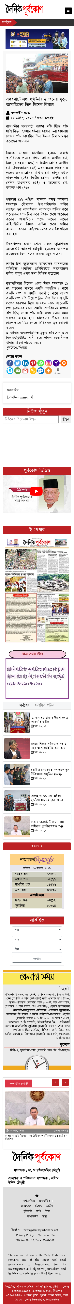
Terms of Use (46, 1235)
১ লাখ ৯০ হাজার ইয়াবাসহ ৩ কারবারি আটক (49, 720)
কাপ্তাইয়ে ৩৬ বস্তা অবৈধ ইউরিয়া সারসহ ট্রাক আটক (48, 798)
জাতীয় (49, 1206)
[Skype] (10, 370)
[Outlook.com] (40, 370)
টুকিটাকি (28, 1211)
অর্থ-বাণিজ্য (29, 1201)
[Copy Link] (33, 370)
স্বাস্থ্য (44, 1216)
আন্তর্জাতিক (45, 1201)
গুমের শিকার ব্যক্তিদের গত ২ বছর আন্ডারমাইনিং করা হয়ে (49, 746)
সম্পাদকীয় (32, 1216)
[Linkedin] (25, 363)
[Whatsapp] (40, 363)
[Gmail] (25, 370)
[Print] (63, 363)
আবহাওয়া (26, 1206)
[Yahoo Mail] (56, 363)
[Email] (17, 370)
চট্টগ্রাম (38, 1206)
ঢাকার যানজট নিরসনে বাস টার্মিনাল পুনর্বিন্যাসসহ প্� (47, 824)
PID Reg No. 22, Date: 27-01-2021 (36, 1240)
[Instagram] (48, 363)
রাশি (38, 1211)
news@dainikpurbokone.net (40, 1230)
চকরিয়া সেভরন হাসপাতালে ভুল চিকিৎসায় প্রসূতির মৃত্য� (50, 772)
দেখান (37, 959)
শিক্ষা (47, 1211)
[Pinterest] (33, 363)
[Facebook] (10, 363)
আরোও (36, 846)
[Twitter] (17, 363)
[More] (48, 370)
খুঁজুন (66, 419)
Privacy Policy (25, 1235)
